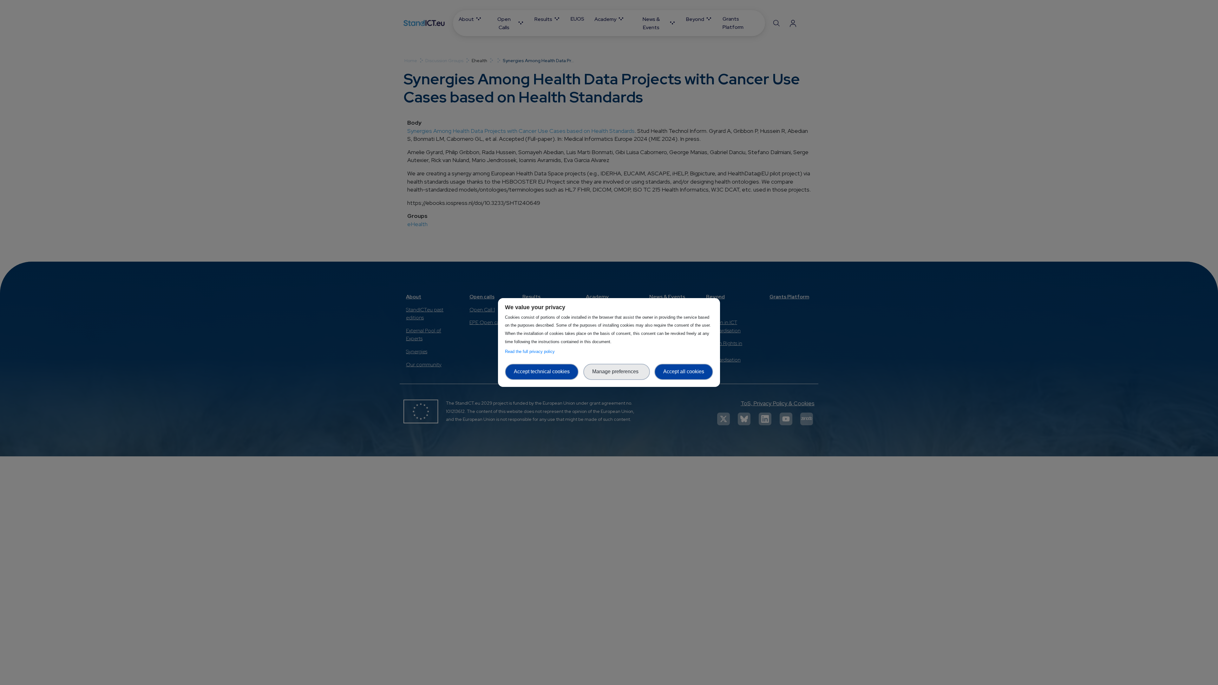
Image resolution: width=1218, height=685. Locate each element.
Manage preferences (616, 371)
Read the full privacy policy (531, 351)
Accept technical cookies (542, 371)
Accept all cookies (683, 371)
